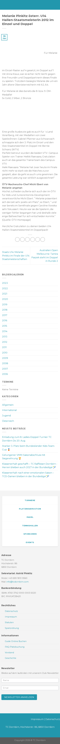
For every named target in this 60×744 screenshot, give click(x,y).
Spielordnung (12, 628)
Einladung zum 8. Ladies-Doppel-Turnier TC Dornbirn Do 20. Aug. (26, 439)
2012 (4, 342)
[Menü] (3, 4)
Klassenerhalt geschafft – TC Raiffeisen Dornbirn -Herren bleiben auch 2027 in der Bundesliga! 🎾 (29, 466)
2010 (4, 352)
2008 (5, 363)
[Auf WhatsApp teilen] (17, 239)
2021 (4, 293)
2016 (4, 320)
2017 (4, 315)
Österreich (8, 421)
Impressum (37, 719)
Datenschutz (52, 719)
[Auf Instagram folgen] (6, 719)
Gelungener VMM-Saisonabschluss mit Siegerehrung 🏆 (23, 457)
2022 (5, 288)
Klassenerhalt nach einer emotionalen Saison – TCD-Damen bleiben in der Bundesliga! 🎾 (28, 474)
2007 (5, 368)
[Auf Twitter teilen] (27, 239)
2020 (5, 299)
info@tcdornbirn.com (17, 582)
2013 (4, 336)
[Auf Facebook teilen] (22, 239)
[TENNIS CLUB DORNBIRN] (30, 5)
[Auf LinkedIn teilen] (42, 239)
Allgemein (8, 405)
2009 (5, 358)
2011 (4, 347)
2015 (4, 326)
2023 (5, 283)
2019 (4, 304)
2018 (4, 310)
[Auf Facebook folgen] (2, 719)
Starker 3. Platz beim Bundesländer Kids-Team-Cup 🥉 (28, 448)
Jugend (6, 415)
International (9, 410)
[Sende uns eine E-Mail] (11, 719)
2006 (5, 374)
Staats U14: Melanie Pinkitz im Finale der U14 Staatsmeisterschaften (15, 255)
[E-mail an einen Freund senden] (32, 239)
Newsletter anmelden (19, 697)
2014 (4, 331)
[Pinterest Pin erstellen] (37, 239)
